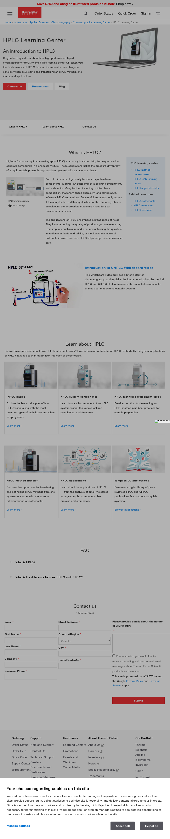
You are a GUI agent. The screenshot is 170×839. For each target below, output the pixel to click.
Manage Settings (18, 826)
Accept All (123, 826)
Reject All (151, 826)
